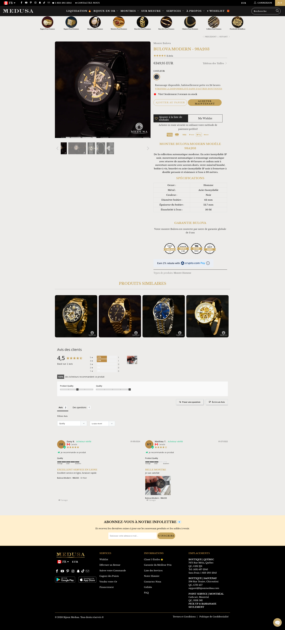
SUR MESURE (151, 10)
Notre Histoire (151, 576)
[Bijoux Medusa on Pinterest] (30, 3)
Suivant (223, 37)
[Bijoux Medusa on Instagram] (35, 3)
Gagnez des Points (109, 576)
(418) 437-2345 (200, 569)
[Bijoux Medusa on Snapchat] (40, 3)
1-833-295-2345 (208, 572)
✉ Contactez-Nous (87, 3)
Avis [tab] (61, 407)
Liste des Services (153, 570)
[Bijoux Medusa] (24, 11)
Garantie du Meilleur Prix (158, 565)
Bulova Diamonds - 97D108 (120, 316)
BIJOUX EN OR (105, 10)
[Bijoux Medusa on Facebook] (21, 3)
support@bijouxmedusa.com (204, 588)
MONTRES (129, 10)
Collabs (148, 587)
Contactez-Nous (152, 581)
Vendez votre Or (108, 581)
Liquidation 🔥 (78, 10)
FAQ (146, 592)
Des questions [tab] (79, 407)
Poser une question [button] (191, 402)
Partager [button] (64, 500)
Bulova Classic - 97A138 (207, 316)
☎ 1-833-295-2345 (62, 3)
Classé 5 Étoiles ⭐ (153, 559)
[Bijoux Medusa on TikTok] (44, 3)
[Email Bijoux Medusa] (48, 3)
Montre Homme (182, 273)
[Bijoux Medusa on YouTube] (26, 3)
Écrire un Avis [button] (218, 402)
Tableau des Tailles (214, 63)
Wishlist (103, 559)
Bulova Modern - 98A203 (68, 478)
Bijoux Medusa (71, 617)
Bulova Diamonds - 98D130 (163, 316)
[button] (277, 622)
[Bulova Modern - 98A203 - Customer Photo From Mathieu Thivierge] (132, 360)
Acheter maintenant (205, 102)
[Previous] (58, 148)
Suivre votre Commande (112, 570)
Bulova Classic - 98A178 (76, 316)
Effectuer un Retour (109, 565)
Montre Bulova (162, 43)
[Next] (148, 148)
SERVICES (174, 10)
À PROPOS (194, 10)
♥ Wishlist (216, 10)
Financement (106, 587)
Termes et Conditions (184, 616)
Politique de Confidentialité (214, 616)
